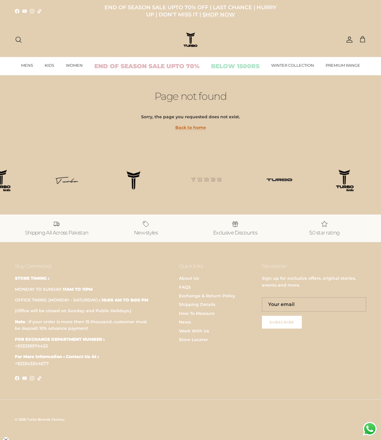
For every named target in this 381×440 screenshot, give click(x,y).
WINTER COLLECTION (292, 65)
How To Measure (197, 313)
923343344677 (33, 363)
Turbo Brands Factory (45, 419)
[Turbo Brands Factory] (190, 40)
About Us (189, 278)
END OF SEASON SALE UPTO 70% (146, 66)
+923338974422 (31, 346)
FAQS (185, 287)
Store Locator (193, 339)
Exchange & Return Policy (207, 295)
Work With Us (194, 331)
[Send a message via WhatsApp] (370, 429)
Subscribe (282, 322)
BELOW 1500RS (235, 66)
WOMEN (74, 65)
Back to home (190, 127)
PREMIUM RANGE (343, 65)
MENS (27, 65)
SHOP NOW (218, 14)
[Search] (18, 39)
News (185, 322)
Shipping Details (197, 304)
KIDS (49, 65)
